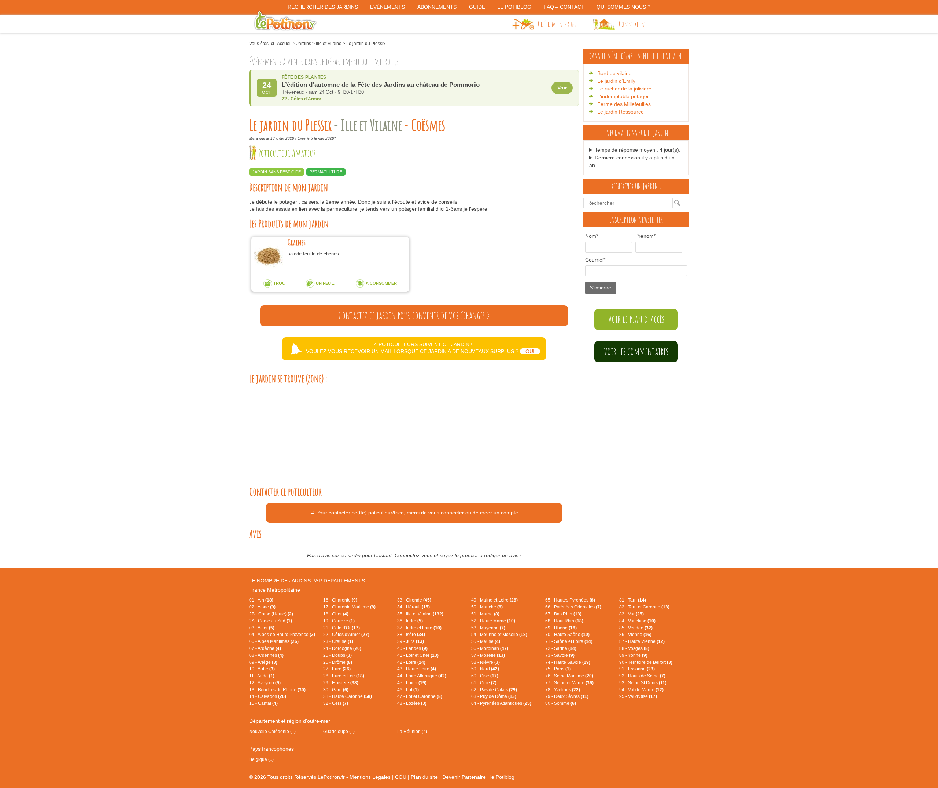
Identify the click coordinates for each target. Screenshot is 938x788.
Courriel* (595, 260)
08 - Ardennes (266, 655)
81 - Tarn (632, 600)
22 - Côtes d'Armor (346, 634)
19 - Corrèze (339, 621)
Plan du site (424, 777)
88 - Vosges (634, 648)
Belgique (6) (261, 759)
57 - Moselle (488, 655)
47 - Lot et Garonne (419, 696)
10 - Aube (262, 669)
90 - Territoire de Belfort (645, 662)
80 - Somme (560, 703)
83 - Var (631, 614)
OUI (530, 351)
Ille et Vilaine (328, 43)
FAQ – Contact (564, 7)
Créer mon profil (558, 24)
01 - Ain (261, 600)
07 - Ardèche (265, 648)
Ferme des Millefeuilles (624, 104)
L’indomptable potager (623, 96)
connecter (452, 512)
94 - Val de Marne (641, 689)
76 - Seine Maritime (569, 675)
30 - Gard (335, 689)
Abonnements (437, 7)
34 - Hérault (413, 607)
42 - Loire (411, 662)
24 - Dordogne (342, 648)
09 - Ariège (263, 662)
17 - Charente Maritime (349, 607)
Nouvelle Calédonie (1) (272, 731)
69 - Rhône (561, 627)
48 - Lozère (411, 703)
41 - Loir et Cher (418, 655)
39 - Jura (410, 641)
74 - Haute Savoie (567, 662)
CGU (400, 777)
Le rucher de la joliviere (624, 89)
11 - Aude (261, 675)
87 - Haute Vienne (642, 641)
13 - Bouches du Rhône (277, 689)
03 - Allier (261, 627)
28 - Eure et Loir (343, 675)
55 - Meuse (485, 641)
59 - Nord (485, 669)
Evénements (387, 7)
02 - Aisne (262, 607)
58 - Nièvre (485, 662)
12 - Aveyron (265, 682)
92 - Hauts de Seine (642, 675)
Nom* (591, 236)
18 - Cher (335, 614)
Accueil (284, 43)
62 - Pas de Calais (494, 689)
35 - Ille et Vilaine (420, 614)
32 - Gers (335, 703)
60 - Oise (484, 675)
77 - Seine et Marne (569, 682)
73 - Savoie (560, 655)
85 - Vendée (636, 627)
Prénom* (645, 236)
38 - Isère (411, 634)
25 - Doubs (337, 655)
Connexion (632, 24)
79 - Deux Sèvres (566, 696)
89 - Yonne (633, 655)
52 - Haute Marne (493, 621)
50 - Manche (487, 607)
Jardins (303, 43)
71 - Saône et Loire (568, 641)
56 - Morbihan (489, 648)
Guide (477, 7)
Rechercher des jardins (323, 7)
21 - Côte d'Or (341, 627)
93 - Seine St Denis (642, 682)
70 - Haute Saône (567, 634)
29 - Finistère (340, 682)
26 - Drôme (337, 662)
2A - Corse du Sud (270, 621)
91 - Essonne (637, 669)
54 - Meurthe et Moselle (499, 634)
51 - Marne (485, 614)
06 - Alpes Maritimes (274, 641)
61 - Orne (483, 682)
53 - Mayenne (488, 627)
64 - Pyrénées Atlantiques (501, 703)
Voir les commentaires (636, 351)
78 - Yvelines (562, 689)
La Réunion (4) (412, 731)
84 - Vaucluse (637, 621)
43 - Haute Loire (416, 669)
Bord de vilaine (614, 73)
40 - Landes (412, 648)
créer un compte (499, 512)
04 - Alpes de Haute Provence (282, 634)
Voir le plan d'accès (636, 319)
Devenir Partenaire (464, 777)
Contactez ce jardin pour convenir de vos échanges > (414, 315)
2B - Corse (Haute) (271, 614)
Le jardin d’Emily (616, 81)
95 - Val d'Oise (638, 696)
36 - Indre (410, 621)
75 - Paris (558, 669)
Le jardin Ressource (620, 112)
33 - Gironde (414, 600)
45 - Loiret (411, 682)
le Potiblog (502, 777)
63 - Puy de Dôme (493, 696)
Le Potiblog (514, 7)
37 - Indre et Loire (419, 627)
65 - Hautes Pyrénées (570, 600)
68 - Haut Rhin (564, 621)
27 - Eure (337, 669)
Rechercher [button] (679, 203)
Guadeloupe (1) (339, 731)
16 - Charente (340, 600)
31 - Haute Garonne (347, 696)
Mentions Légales (370, 777)
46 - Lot (408, 689)
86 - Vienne (635, 634)
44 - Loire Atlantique (421, 675)
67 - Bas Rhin (563, 614)
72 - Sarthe (560, 648)
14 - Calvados (267, 696)
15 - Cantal (263, 703)
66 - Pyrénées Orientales (573, 607)
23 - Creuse (338, 641)
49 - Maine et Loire (494, 600)
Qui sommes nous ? (623, 7)
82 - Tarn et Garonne (644, 607)
